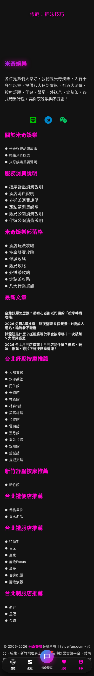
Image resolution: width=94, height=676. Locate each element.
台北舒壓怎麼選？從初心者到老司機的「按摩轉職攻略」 (43, 315)
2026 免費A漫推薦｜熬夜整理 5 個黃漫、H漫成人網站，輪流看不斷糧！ (44, 326)
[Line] (33, 120)
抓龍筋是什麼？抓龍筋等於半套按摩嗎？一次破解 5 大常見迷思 (43, 336)
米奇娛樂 (35, 646)
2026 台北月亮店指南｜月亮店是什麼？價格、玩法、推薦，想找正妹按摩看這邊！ (43, 346)
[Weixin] (63, 120)
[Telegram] (48, 120)
